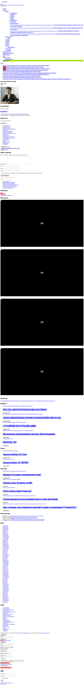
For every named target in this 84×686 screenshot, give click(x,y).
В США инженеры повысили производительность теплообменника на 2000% (27, 520)
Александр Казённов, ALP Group (15, 454)
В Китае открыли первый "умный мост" (17, 490)
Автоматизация (6, 65)
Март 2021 (5, 558)
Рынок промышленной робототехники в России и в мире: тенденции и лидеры (24, 76)
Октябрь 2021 (6, 554)
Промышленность (13, 13)
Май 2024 (5, 542)
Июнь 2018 (5, 593)
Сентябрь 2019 (6, 576)
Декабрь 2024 (6, 534)
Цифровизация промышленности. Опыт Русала (10, 148)
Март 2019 (5, 583)
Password (2, 675)
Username (2, 673)
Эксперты (5, 144)
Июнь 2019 (5, 580)
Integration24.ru (4, 111)
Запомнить (4, 639)
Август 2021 (5, 556)
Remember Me (5, 678)
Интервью (12, 19)
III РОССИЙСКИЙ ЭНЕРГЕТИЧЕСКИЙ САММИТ (19, 425)
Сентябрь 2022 (6, 547)
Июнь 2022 (5, 551)
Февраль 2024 (6, 544)
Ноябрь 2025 (5, 528)
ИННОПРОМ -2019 (9, 442)
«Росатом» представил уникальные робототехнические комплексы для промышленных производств (29, 74)
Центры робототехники (8, 187)
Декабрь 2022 (6, 546)
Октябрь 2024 (6, 536)
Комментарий (3, 164)
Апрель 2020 (5, 569)
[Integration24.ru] (13, 114)
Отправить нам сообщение (6, 195)
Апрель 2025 (5, 532)
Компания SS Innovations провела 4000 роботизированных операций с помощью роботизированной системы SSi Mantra (32, 73)
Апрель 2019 (5, 582)
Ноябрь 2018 (5, 587)
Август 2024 (5, 538)
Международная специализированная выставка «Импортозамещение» (29, 433)
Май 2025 (5, 531)
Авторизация (3, 641)
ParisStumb (5, 520)
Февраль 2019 (6, 584)
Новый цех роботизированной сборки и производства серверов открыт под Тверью (25, 77)
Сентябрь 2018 (6, 590)
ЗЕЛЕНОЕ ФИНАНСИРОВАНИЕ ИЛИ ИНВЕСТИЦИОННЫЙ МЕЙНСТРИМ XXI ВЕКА (32, 417)
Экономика (12, 16)
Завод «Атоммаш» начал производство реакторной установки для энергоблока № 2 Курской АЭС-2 (40, 507)
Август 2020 (5, 565)
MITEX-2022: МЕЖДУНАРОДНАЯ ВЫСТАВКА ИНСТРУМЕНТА (25, 409)
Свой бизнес (5, 623)
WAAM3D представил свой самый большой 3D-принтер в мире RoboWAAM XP (28, 519)
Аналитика (5, 1)
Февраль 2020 (6, 571)
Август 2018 (5, 591)
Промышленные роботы (8, 136)
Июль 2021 (5, 557)
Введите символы (4, 661)
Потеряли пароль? (7, 640)
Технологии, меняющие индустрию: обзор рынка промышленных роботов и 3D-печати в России (24, 67)
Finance (4, 515)
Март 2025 (5, 533)
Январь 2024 (5, 545)
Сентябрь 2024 (6, 537)
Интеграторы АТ (6, 127)
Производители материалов (9, 183)
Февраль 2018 (6, 597)
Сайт (1, 170)
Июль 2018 (5, 592)
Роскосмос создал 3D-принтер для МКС (17, 482)
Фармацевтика (6, 140)
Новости (4, 67)
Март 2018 (5, 596)
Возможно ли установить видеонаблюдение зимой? (22, 474)
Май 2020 (5, 567)
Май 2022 (5, 552)
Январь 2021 (5, 561)
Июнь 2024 (5, 541)
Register (2, 682)
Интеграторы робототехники (9, 128)
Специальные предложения (9, 137)
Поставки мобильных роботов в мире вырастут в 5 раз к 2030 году (24, 517)
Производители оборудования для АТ (11, 184)
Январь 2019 (5, 585)
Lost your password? (8, 682)
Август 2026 (5, 525)
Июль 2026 (5, 526)
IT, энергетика (13, 22)
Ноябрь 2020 (5, 563)
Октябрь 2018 (6, 589)
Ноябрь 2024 (5, 535)
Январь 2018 (5, 599)
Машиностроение (13, 20)
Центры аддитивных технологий (10, 186)
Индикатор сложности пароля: (6, 647)
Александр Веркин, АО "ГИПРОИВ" (15, 462)
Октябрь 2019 (6, 575)
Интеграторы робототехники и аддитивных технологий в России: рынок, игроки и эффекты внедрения (29, 65)
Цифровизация (6, 142)
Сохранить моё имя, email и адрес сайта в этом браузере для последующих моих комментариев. (22, 173)
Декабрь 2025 (6, 527)
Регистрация (3, 635)
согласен (4, 659)
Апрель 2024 (5, 543)
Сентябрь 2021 (6, 555)
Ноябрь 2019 (5, 574)
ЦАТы (4, 141)
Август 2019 (5, 577)
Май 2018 (5, 594)
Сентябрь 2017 (6, 600)
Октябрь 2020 (6, 564)
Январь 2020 (5, 572)
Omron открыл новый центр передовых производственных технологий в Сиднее (25, 71)
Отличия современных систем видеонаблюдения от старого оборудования (30, 499)
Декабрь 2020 (6, 562)
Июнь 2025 (5, 530)
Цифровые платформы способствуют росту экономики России (23, 518)
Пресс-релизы (6, 135)
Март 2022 (5, 553)
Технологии (12, 14)
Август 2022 (5, 548)
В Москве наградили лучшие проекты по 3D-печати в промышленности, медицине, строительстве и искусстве (28, 68)
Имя (1, 166)
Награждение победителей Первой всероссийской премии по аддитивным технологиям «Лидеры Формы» (27, 70)
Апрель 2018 (5, 595)
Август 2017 (5, 601)
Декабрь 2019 (6, 573)
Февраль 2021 (6, 560)
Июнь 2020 (5, 566)
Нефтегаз (12, 17)
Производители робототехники (9, 185)
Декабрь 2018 (6, 586)
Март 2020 (5, 570)
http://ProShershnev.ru (25, 633)
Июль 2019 (5, 579)
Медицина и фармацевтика (8, 133)
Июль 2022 (5, 550)
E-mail (2, 168)
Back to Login (4, 683)
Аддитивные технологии (8, 609)
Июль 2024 (5, 540)
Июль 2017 (5, 602)
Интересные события (14, 23)
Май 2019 (5, 581)
